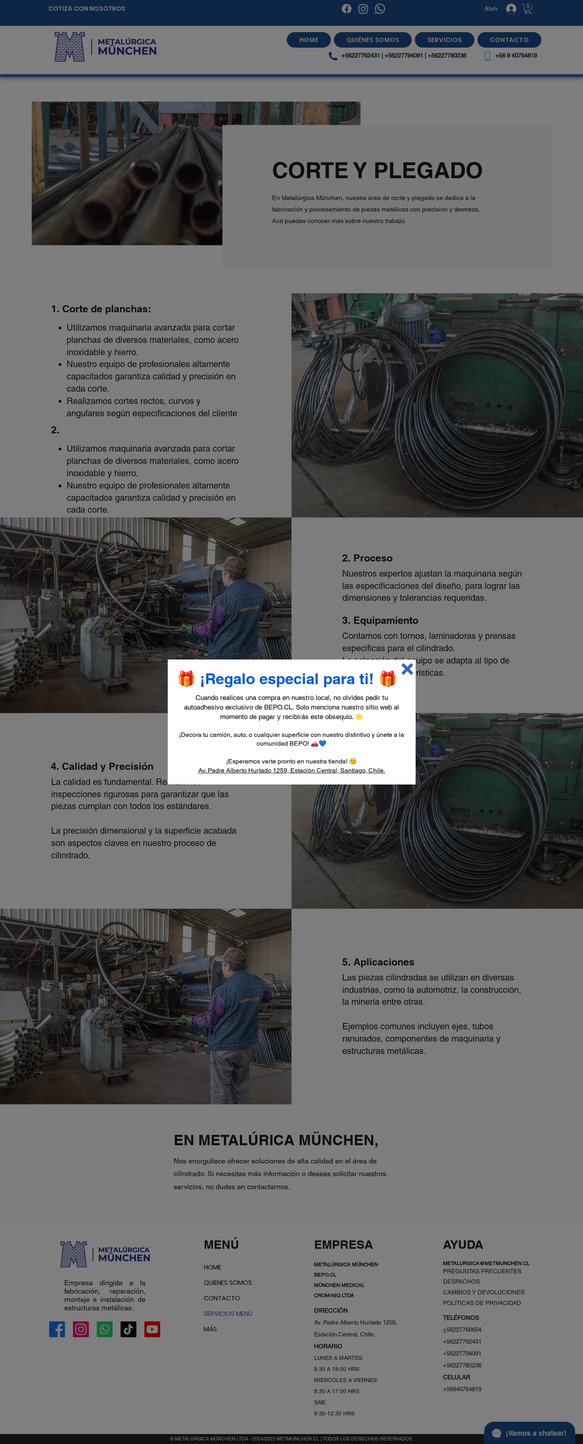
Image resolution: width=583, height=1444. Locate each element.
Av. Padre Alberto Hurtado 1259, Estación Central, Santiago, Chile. (291, 770)
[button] (407, 669)
